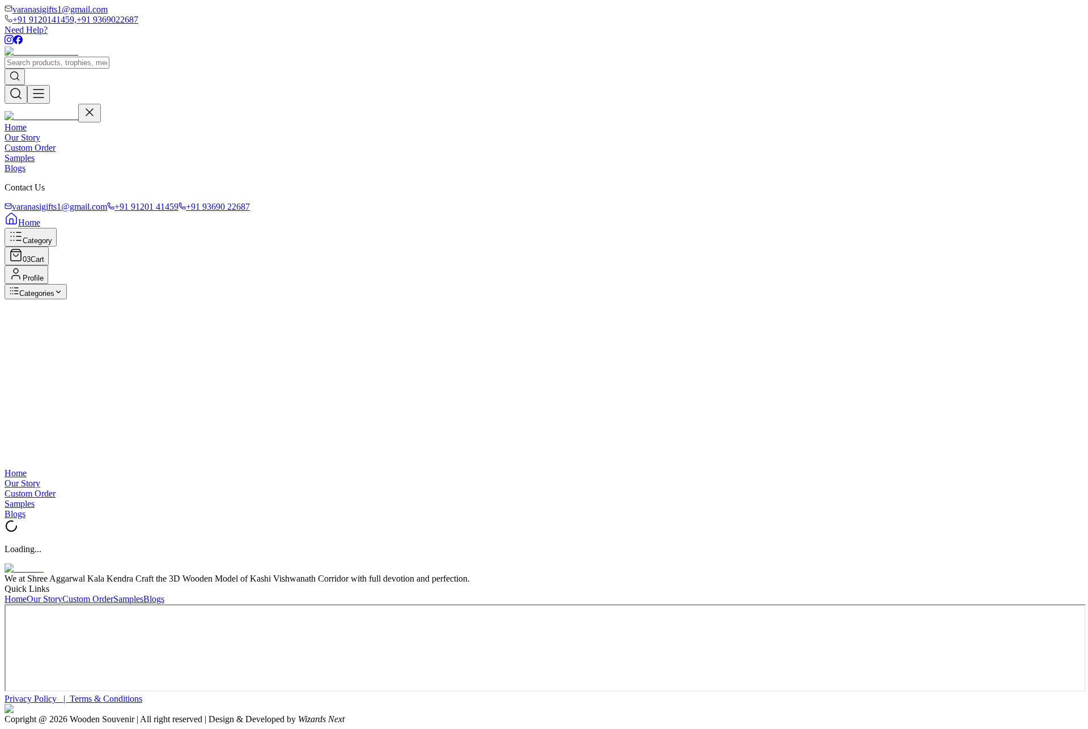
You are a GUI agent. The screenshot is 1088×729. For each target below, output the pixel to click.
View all (91, 311)
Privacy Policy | (37, 698)
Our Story (22, 137)
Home (16, 127)
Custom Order (30, 147)
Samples (20, 158)
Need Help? (26, 30)
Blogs (15, 168)
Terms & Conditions (106, 698)
